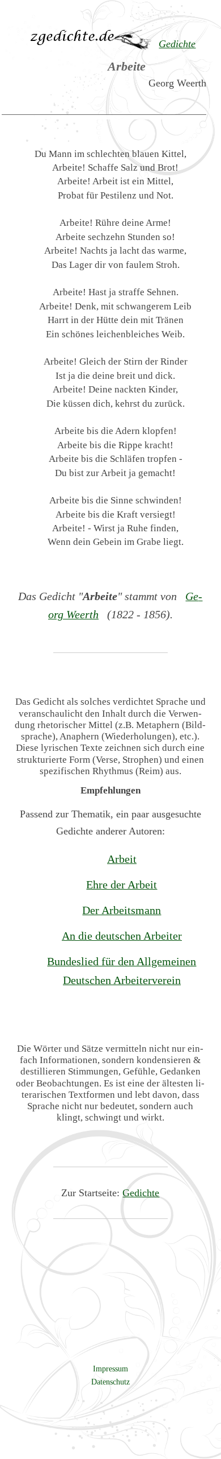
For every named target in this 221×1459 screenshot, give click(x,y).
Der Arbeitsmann (121, 910)
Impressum (110, 1368)
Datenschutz (110, 1381)
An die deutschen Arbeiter (122, 935)
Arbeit (122, 859)
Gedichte (140, 1192)
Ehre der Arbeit (121, 884)
